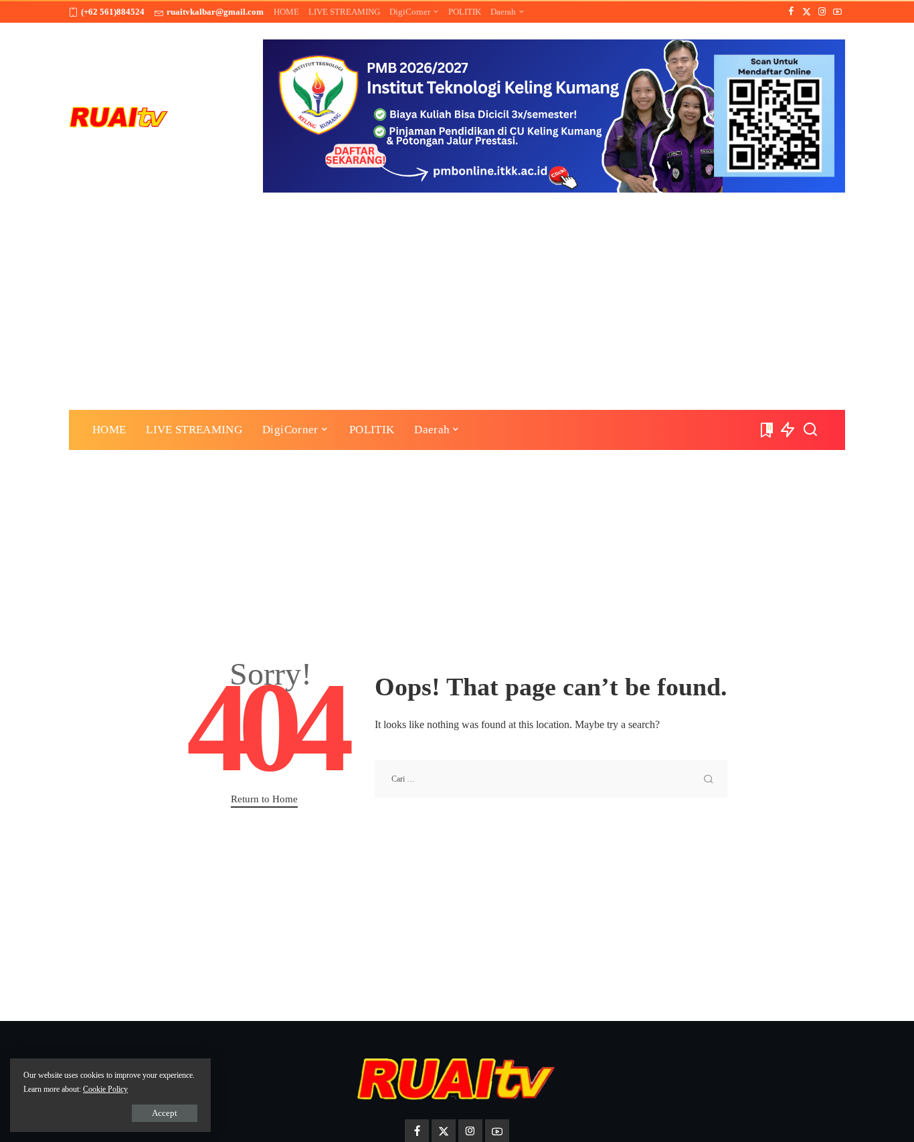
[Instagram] (822, 12)
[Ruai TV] (119, 116)
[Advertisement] (457, 292)
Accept (164, 1113)
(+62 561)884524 (113, 12)
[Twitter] (806, 12)
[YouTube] (837, 12)
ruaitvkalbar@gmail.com (215, 12)
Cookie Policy (105, 1089)
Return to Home (264, 799)
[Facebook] (791, 12)
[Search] (810, 430)
